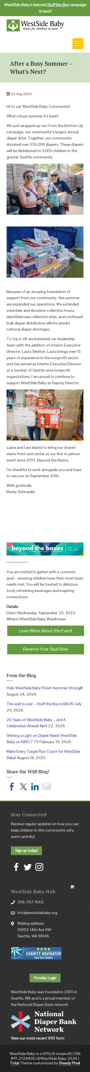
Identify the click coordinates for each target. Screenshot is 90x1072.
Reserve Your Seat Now (45, 649)
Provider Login (45, 978)
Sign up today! (26, 850)
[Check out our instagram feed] (39, 867)
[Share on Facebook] (12, 786)
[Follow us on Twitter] (27, 867)
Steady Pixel (69, 1062)
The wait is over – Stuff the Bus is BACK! (40, 703)
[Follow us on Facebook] (16, 867)
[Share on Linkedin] (35, 786)
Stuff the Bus (58, 4)
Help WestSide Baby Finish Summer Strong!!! (45, 687)
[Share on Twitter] (23, 786)
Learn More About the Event (46, 631)
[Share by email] (46, 786)
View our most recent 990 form (37, 1038)
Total (14, 1062)
